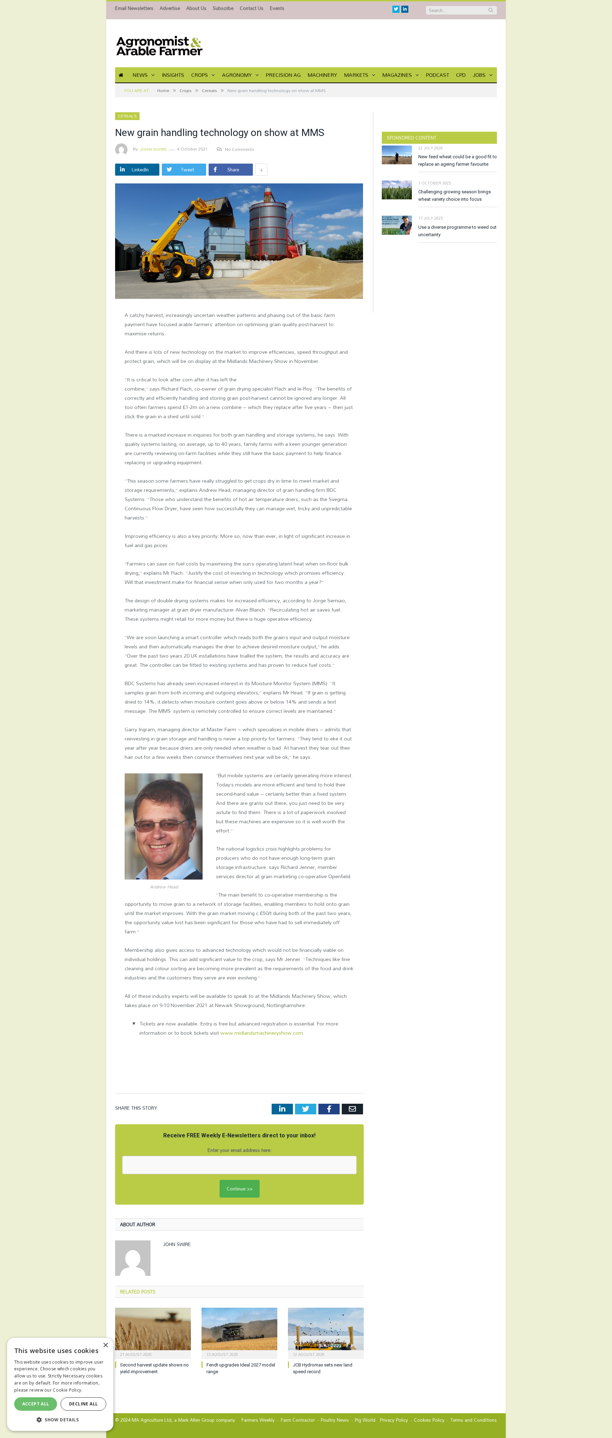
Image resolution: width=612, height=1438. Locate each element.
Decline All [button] (83, 1404)
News (140, 75)
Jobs (479, 75)
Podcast (437, 75)
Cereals (127, 116)
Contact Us (252, 8)
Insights (173, 75)
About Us (196, 8)
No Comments (239, 149)
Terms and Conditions (473, 1420)
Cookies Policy (429, 1420)
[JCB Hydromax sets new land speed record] (326, 1332)
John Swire (153, 149)
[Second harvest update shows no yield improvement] (153, 1332)
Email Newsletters (134, 8)
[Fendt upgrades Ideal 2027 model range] (239, 1332)
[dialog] (60, 1384)
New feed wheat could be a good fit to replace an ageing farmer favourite (457, 160)
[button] (60, 1419)
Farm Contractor (298, 1420)
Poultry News (335, 1420)
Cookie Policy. (67, 1390)
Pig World (365, 1420)
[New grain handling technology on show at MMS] (239, 242)
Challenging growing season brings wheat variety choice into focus (454, 195)
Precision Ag (283, 75)
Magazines (397, 75)
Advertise (170, 8)
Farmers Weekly (258, 1420)
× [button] (105, 1345)
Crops (199, 75)
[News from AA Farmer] (159, 43)
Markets (356, 75)
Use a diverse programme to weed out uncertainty (457, 230)
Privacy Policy (394, 1420)
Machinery (322, 75)
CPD (461, 75)
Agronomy (237, 75)
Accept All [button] (35, 1404)
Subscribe (223, 8)
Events (277, 8)
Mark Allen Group (196, 1420)
